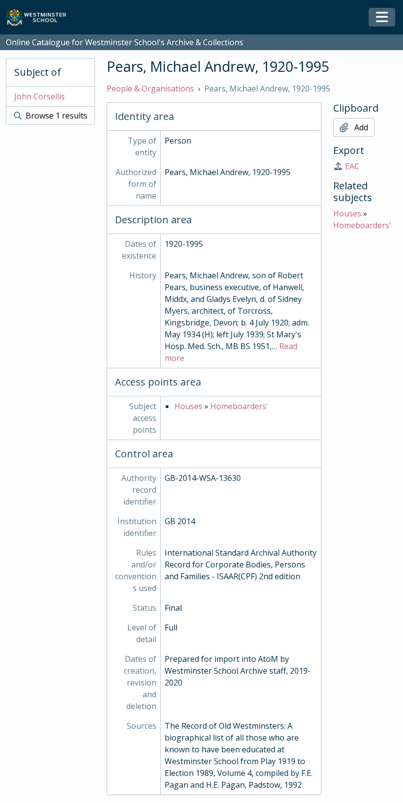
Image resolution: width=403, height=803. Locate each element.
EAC (352, 166)
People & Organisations (150, 88)
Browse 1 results (55, 115)
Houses (188, 406)
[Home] (40, 17)
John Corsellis (39, 96)
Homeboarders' (239, 406)
